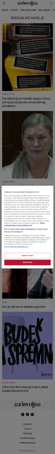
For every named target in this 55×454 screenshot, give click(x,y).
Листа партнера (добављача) (16, 247)
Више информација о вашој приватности (24, 224)
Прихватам (27, 263)
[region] (27, 227)
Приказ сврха (27, 256)
